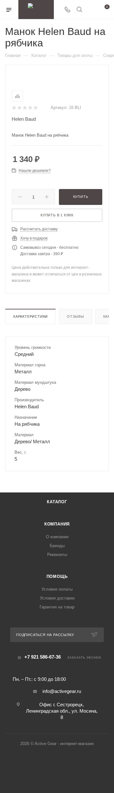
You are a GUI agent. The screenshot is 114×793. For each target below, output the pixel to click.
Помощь (57, 576)
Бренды (57, 545)
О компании (57, 536)
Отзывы (75, 316)
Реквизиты (57, 554)
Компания (57, 524)
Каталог (57, 501)
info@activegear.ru (61, 691)
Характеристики (30, 316)
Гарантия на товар (57, 607)
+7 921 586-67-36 (42, 657)
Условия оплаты (57, 589)
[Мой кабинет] (91, 10)
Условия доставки (57, 598)
